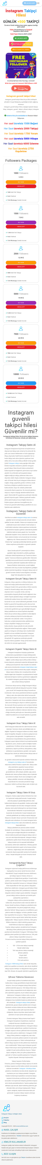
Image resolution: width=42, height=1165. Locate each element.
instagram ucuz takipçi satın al (17, 762)
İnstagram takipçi (14, 463)
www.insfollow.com (22, 1126)
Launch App (30, 3)
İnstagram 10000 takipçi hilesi (14, 964)
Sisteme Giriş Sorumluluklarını (16, 115)
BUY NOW (21, 182)
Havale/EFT (21, 186)
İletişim (23, 1157)
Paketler (19, 1136)
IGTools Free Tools (22, 44)
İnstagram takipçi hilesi (23, 1002)
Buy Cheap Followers (21, 49)
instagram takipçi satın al (24, 517)
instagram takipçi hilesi (12, 823)
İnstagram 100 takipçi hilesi (27, 1068)
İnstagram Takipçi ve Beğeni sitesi (12, 1114)
